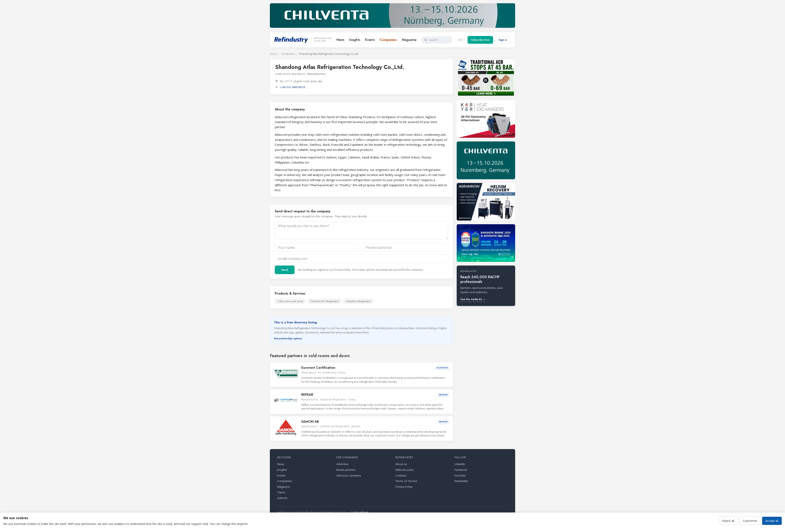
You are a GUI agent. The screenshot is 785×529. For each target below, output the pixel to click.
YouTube (460, 475)
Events (370, 39)
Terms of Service (406, 481)
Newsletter (461, 481)
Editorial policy (404, 470)
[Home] (291, 40)
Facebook (460, 470)
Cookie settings (359, 512)
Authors (282, 498)
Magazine (409, 39)
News (340, 39)
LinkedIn (459, 464)
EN (460, 40)
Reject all (728, 521)
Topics (281, 492)
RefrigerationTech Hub (323, 40)
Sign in (503, 40)
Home (273, 54)
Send (284, 270)
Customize (750, 521)
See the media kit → (473, 299)
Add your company (348, 475)
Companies (388, 39)
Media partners (346, 470)
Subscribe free (480, 40)
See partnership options (288, 338)
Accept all (772, 521)
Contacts (401, 475)
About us (401, 464)
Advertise (342, 464)
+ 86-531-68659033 (292, 87)
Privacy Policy (342, 269)
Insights (354, 39)
